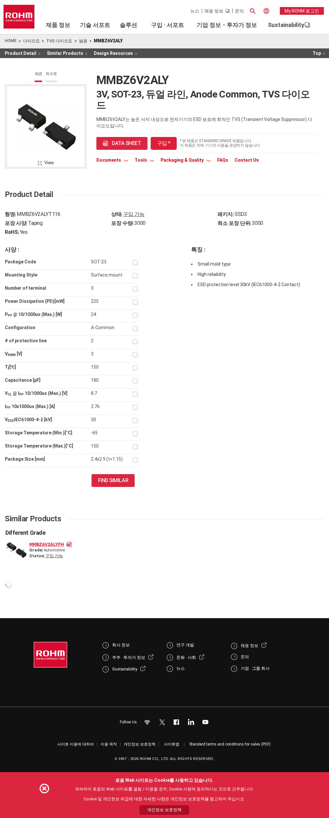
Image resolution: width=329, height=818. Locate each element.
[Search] (252, 10)
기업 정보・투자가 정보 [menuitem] (227, 24)
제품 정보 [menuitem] (58, 24)
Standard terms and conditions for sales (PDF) (230, 744)
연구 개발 (185, 645)
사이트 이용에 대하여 (75, 744)
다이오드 (31, 40)
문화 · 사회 (186, 657)
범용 (83, 40)
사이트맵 (171, 744)
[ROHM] (19, 19)
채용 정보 (213, 11)
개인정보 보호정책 (140, 744)
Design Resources (113, 53)
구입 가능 (133, 214)
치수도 (51, 74)
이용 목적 (109, 744)
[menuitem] (286, 25)
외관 (38, 74)
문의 (239, 11)
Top (317, 53)
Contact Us (247, 160)
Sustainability (286, 24)
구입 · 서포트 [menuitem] (167, 24)
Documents (109, 160)
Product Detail (20, 53)
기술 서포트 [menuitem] (95, 24)
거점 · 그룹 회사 (255, 668)
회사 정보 (121, 645)
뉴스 (194, 11)
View (49, 162)
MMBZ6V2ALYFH (46, 544)
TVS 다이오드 (59, 40)
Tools (141, 160)
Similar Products (65, 53)
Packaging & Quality (183, 160)
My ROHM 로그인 (302, 10)
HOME (10, 40)
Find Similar (113, 480)
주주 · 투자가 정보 (128, 657)
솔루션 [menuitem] (128, 24)
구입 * (163, 143)
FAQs (222, 160)
